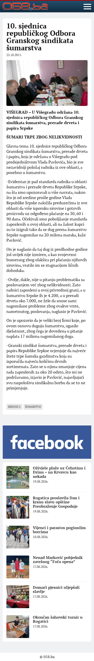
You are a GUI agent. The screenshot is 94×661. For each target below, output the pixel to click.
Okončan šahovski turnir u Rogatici (58, 619)
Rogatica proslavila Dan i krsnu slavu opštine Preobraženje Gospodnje (56, 502)
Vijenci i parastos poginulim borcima (59, 530)
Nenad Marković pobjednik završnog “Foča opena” (58, 559)
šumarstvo (33, 406)
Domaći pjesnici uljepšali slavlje (56, 589)
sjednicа (14, 406)
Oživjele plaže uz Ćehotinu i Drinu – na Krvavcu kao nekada (59, 472)
